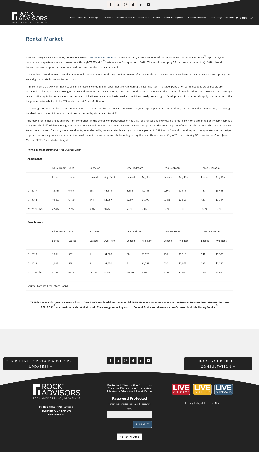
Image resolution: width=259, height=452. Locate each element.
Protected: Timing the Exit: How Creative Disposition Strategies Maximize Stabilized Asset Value (129, 388)
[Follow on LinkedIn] (141, 4)
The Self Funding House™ (174, 18)
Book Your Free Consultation (216, 364)
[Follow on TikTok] (133, 4)
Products (156, 18)
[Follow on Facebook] (110, 4)
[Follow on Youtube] (148, 4)
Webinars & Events (124, 18)
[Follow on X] (118, 4)
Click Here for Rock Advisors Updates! (39, 364)
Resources (142, 18)
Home (72, 18)
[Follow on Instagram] (125, 4)
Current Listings (215, 18)
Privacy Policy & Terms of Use (202, 403)
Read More (129, 436)
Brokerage (93, 18)
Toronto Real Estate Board (102, 57)
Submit (142, 424)
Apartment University (197, 18)
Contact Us (229, 18)
